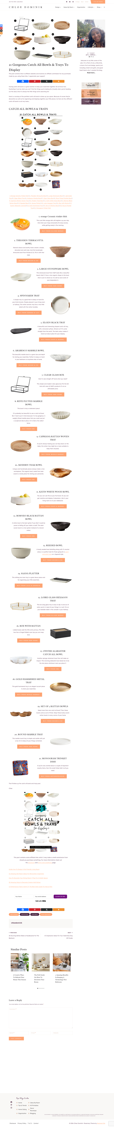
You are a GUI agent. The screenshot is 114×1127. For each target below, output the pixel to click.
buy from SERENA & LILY (28, 312)
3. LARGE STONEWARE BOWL (53, 268)
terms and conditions (45, 863)
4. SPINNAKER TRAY (28, 295)
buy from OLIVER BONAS (53, 231)
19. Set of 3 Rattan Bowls (51, 205)
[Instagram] (70, 2)
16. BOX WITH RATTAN (29, 626)
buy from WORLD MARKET (53, 454)
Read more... (91, 72)
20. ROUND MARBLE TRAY (29, 734)
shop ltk (91, 85)
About (82, 1)
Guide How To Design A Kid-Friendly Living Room (24, 869)
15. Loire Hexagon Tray (49, 203)
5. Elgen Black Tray (19, 198)
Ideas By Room (35, 1102)
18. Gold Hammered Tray (35, 205)
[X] (47, 81)
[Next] (69, 970)
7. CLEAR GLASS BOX (53, 374)
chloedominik (16, 923)
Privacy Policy (22, 1123)
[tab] (37, 988)
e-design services (91, 93)
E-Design (78, 1)
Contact (86, 1)
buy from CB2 (28, 429)
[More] (58, 81)
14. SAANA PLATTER (28, 573)
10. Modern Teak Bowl (36, 200)
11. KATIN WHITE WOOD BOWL (52, 491)
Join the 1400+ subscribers (16, 1)
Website (55, 1033)
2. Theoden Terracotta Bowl (37, 196)
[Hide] (0, 35)
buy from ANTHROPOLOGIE (52, 776)
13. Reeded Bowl (23, 203)
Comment (13, 1009)
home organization (46, 914)
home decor (35, 914)
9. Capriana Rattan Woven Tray (19, 200)
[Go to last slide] (12, 970)
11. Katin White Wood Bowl (52, 200)
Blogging (33, 1113)
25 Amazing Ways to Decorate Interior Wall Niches (24, 882)
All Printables (34, 1105)
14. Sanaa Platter (35, 203)
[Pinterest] (73, 2)
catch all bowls (14, 914)
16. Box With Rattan (63, 203)
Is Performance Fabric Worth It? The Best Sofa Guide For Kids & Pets (30, 886)
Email (33, 1033)
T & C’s (30, 1123)
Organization (81, 7)
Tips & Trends (22, 1105)
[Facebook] (67, 2)
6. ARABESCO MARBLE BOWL (28, 350)
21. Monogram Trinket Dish (42, 208)
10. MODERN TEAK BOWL (28, 465)
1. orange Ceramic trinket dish (53, 216)
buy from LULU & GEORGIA (28, 585)
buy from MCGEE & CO (28, 260)
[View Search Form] (104, 7)
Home (20, 1102)
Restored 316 (101, 1123)
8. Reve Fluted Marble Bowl (63, 198)
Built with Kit (41, 901)
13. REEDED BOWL (53, 545)
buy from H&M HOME (53, 286)
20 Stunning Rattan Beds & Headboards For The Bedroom (24, 935)
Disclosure (13, 1123)
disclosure (31, 863)
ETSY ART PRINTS (98, 1)
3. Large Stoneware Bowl (55, 196)
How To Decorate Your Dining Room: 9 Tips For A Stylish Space (28, 878)
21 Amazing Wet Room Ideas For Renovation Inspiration (26, 874)
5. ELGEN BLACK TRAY (53, 322)
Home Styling (22, 1109)
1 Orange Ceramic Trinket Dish (19, 196)
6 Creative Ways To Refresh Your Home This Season (19, 977)
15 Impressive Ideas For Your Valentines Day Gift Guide (58, 935)
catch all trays (24, 914)
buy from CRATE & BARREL (52, 339)
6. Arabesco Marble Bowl (33, 198)
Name (12, 1033)
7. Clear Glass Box (47, 198)
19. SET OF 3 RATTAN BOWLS (53, 706)
